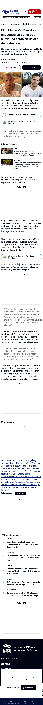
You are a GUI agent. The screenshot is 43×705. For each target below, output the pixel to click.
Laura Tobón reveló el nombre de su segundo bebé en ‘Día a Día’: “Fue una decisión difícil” (22, 544)
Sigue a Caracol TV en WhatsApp (21, 114)
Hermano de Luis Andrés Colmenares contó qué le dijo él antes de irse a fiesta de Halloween (23, 571)
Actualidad (10, 539)
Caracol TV (4, 24)
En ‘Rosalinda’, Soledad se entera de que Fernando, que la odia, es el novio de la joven (23, 557)
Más (39, 703)
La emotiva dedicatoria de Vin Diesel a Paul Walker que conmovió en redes (20, 482)
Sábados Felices (12, 590)
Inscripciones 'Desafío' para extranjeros (16, 18)
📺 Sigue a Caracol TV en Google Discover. (21, 122)
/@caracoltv (12, 67)
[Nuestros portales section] (40, 659)
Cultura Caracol (15, 24)
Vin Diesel (20, 493)
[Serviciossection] (40, 664)
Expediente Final (12, 565)
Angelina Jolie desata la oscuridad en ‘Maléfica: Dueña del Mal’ (20, 466)
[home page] (10, 12)
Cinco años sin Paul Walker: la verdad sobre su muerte (20, 474)
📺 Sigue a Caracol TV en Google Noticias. (21, 257)
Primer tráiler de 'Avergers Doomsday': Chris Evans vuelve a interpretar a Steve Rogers (27, 153)
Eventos (17, 160)
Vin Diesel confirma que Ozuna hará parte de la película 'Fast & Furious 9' (20, 487)
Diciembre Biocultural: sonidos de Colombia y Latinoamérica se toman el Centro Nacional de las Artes (27, 165)
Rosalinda (10, 552)
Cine (15, 149)
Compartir (33, 67)
